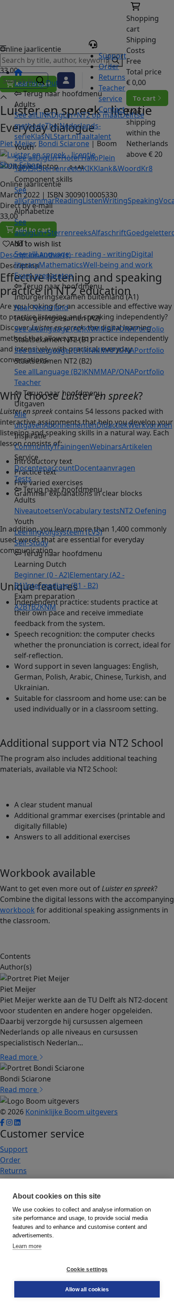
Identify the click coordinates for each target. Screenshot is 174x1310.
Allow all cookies (87, 1289)
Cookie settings (87, 1269)
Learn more (26, 1246)
